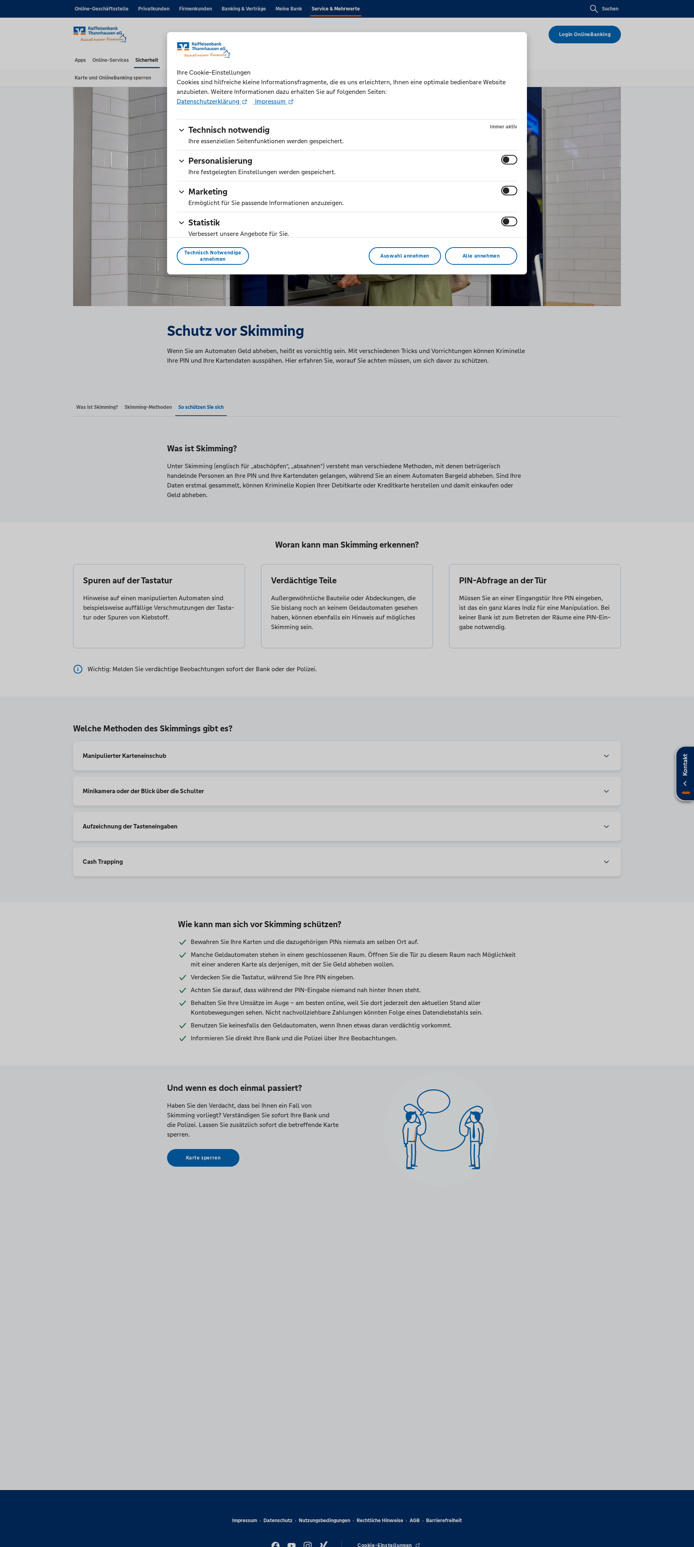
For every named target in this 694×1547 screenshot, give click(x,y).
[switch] (509, 159)
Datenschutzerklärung (209, 101)
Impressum (270, 101)
